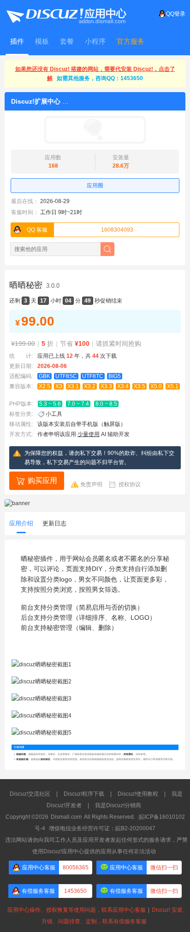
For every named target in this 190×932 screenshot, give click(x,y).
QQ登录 (175, 14)
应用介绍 (21, 523)
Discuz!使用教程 (138, 794)
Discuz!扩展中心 (35, 101)
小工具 (54, 414)
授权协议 (130, 484)
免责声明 (91, 484)
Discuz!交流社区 (30, 794)
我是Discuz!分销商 (118, 805)
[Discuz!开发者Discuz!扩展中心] (95, 130)
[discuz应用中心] (66, 14)
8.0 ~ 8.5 (106, 404)
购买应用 (42, 480)
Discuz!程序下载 (84, 794)
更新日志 (54, 523)
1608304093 (80, 230)
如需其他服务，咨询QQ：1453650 (100, 78)
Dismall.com (66, 817)
